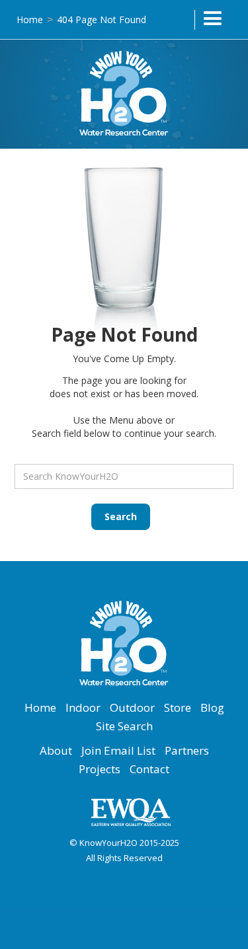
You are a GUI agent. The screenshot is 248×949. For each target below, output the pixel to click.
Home (30, 19)
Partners (187, 750)
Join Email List (118, 750)
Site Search (124, 726)
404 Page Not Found (101, 19)
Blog (212, 707)
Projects (99, 769)
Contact (149, 769)
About (56, 750)
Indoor (83, 707)
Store (177, 707)
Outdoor (132, 707)
